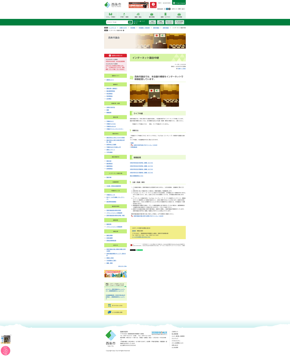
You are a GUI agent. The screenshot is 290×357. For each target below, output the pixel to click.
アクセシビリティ (176, 340)
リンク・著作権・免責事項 (178, 336)
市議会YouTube (111, 123)
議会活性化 (116, 133)
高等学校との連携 (111, 144)
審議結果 (108, 112)
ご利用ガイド (175, 331)
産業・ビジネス (165, 17)
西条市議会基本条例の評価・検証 (115, 215)
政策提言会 (109, 168)
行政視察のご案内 (111, 260)
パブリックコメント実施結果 (114, 213)
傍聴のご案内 (110, 258)
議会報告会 (109, 163)
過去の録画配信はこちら (136, 175)
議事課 (134, 230)
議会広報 (115, 117)
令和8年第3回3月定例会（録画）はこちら (141, 166)
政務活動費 (109, 238)
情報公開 (115, 231)
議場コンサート (110, 149)
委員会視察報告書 (111, 240)
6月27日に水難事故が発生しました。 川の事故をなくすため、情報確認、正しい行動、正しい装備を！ (115, 67)
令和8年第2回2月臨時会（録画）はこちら (141, 169)
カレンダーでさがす (169, 22)
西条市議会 (156, 27)
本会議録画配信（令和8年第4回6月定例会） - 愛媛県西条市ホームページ (115, 297)
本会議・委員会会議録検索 (113, 186)
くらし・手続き (110, 17)
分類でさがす (123, 27)
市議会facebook (111, 126)
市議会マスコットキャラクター (114, 129)
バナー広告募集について (177, 342)
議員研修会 (109, 166)
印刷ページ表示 (182, 68)
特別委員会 (109, 96)
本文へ (160, 3)
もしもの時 (153, 6)
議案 (132, 143)
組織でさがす (160, 22)
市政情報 (179, 17)
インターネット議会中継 (115, 30)
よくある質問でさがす (179, 22)
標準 (179, 8)
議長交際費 (109, 235)
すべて (137, 21)
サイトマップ (175, 338)
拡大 (183, 9)
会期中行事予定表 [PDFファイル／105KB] (145, 145)
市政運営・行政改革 (144, 27)
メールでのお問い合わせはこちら (141, 237)
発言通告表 (134, 147)
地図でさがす (152, 22)
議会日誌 (108, 161)
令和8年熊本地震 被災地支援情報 (115, 61)
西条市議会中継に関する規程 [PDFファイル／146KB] (148, 216)
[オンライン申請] (5, 350)
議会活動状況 (115, 157)
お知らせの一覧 (122, 266)
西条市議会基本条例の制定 (113, 210)
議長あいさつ (115, 75)
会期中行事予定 (110, 107)
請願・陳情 (109, 263)
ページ (143, 21)
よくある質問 (175, 347)
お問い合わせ (175, 345)
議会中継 (108, 177)
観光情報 (152, 17)
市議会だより (110, 121)
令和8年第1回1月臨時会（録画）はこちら (141, 172)
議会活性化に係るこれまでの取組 (115, 137)
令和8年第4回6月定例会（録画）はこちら (141, 162)
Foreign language (180, 3)
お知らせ (115, 245)
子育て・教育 (124, 17)
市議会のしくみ (115, 190)
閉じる (10, 335)
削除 (123, 30)
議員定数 (115, 220)
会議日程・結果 (115, 103)
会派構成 (108, 98)
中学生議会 (109, 152)
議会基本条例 (115, 206)
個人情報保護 (175, 333)
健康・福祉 (138, 17)
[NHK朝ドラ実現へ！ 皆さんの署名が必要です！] (5, 339)
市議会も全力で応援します (113, 147)
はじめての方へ (167, 3)
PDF (136, 23)
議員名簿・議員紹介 (111, 88)
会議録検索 (116, 182)
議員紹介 (115, 84)
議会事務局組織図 (111, 201)
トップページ (112, 27)
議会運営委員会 (110, 91)
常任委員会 (109, 93)
